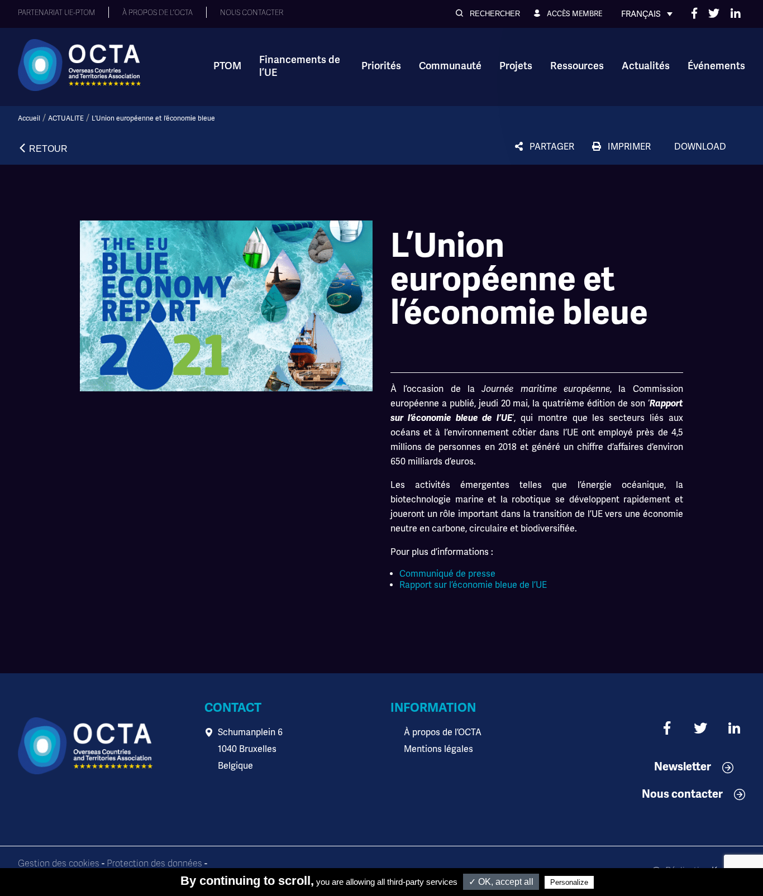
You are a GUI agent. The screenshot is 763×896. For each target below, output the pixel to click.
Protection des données (154, 863)
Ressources (577, 66)
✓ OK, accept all (501, 882)
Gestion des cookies (58, 863)
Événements (716, 66)
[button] (488, 13)
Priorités (381, 66)
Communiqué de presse (447, 573)
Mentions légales (438, 749)
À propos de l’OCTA (442, 732)
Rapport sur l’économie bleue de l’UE (473, 585)
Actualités (646, 66)
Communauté (450, 66)
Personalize (569, 882)
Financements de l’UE (299, 66)
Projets (515, 66)
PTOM (227, 66)
